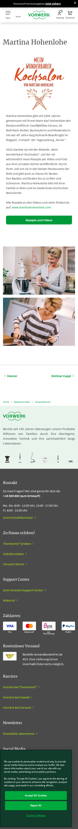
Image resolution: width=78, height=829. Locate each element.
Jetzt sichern (53, 3)
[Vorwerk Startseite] (39, 14)
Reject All (35, 805)
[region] (36, 788)
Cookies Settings (36, 815)
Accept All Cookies (36, 795)
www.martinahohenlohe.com (31, 207)
